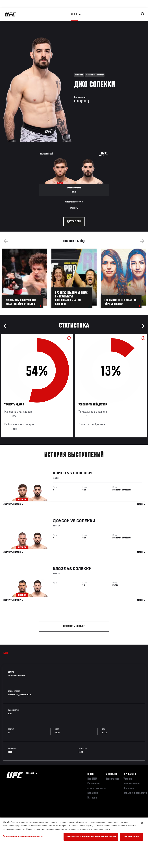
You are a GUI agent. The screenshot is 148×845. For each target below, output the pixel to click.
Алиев (59, 473)
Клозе (59, 569)
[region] (74, 831)
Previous (5, 241)
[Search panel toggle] (143, 14)
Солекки (82, 473)
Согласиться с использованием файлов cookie (91, 837)
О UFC (90, 774)
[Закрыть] (142, 823)
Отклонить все (132, 837)
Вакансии (92, 793)
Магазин (92, 797)
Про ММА (92, 779)
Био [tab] (5, 653)
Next (142, 241)
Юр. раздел (129, 774)
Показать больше (74, 626)
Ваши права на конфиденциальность (23, 836)
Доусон (61, 521)
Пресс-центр (112, 779)
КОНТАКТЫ (111, 774)
